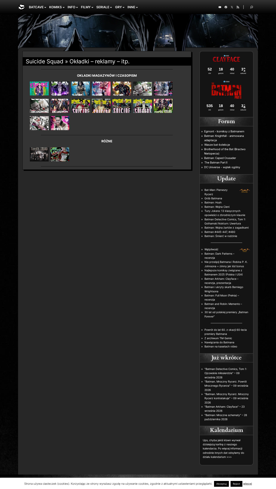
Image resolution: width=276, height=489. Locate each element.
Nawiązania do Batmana (219, 342)
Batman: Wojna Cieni (216, 206)
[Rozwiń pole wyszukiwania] (252, 7)
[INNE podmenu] (137, 7)
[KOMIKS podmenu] (64, 7)
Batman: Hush (213, 202)
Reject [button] (236, 483)
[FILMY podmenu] (92, 7)
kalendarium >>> (221, 456)
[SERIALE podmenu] (111, 7)
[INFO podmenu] (77, 7)
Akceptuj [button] (221, 483)
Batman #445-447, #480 (219, 231)
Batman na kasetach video (220, 346)
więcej (247, 483)
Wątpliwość (211, 249)
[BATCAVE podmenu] (45, 7)
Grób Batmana (213, 198)
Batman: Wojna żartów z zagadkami (226, 227)
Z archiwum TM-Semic (218, 338)
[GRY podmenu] (123, 7)
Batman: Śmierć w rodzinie (220, 236)
